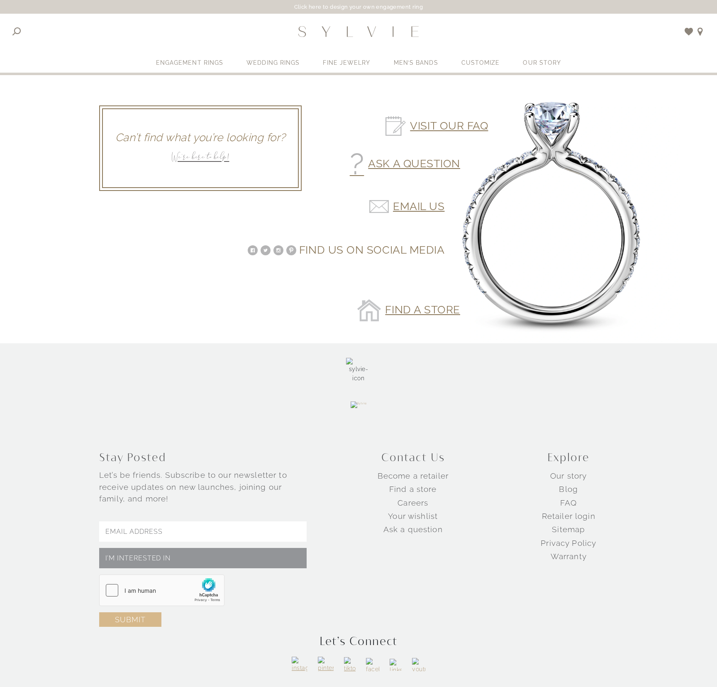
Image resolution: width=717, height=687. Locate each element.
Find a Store (422, 310)
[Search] (16, 31)
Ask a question (413, 529)
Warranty (569, 556)
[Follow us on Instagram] (299, 664)
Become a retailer (413, 475)
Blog (568, 489)
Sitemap (568, 529)
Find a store (413, 489)
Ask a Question (414, 164)
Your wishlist (413, 516)
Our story (568, 475)
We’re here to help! (200, 157)
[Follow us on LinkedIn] (396, 665)
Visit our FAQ (449, 126)
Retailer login (568, 516)
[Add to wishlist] (689, 31)
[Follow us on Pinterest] (326, 664)
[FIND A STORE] (700, 31)
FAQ (568, 502)
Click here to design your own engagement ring (358, 7)
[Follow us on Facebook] (372, 664)
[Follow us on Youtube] (418, 664)
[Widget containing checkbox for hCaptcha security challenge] (161, 590)
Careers (413, 502)
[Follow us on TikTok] (350, 665)
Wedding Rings (273, 62)
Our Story (542, 62)
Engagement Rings (190, 62)
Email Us (418, 206)
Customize (480, 62)
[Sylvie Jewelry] (358, 31)
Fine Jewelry (346, 62)
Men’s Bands (416, 62)
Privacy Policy (568, 543)
